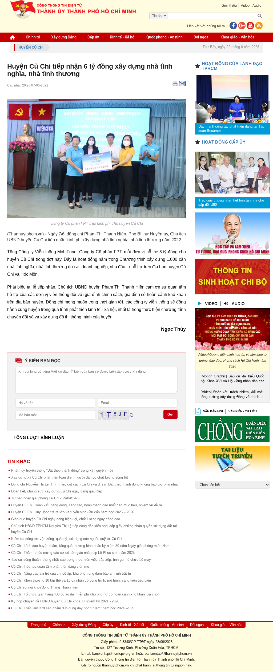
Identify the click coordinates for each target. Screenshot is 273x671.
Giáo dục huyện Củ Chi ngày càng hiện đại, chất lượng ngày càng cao (65, 519)
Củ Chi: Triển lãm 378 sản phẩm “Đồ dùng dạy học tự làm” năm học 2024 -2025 (72, 608)
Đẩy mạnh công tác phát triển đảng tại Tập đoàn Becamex (231, 128)
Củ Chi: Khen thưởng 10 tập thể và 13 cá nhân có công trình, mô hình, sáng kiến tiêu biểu (81, 580)
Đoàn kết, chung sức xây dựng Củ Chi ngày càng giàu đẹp (56, 491)
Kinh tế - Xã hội (122, 37)
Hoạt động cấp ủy (224, 142)
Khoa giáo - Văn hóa (237, 37)
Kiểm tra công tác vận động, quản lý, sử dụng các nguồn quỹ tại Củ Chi (66, 539)
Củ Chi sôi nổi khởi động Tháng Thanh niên (44, 587)
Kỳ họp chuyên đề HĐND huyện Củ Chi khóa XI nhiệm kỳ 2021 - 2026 (65, 601)
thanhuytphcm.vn (115, 665)
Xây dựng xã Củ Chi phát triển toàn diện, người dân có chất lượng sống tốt (69, 477)
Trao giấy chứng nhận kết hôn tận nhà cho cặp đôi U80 (231, 202)
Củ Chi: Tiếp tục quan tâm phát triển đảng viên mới (50, 567)
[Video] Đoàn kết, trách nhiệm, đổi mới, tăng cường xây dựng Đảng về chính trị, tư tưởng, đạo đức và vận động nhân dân (232, 395)
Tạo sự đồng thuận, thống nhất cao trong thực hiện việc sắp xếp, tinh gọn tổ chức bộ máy (81, 560)
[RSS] (259, 26)
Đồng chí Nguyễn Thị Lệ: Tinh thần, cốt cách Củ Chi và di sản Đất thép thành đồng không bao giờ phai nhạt (94, 484)
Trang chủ (38, 625)
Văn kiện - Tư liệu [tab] (242, 411)
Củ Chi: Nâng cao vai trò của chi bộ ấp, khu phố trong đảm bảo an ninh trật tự (71, 573)
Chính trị (33, 37)
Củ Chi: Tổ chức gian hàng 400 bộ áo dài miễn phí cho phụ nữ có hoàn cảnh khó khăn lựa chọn (85, 594)
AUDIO (238, 303)
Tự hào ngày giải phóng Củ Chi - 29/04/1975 (45, 498)
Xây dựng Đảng (64, 37)
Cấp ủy (93, 37)
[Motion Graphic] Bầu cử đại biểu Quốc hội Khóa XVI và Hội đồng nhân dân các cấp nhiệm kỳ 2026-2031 (232, 379)
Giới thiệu (229, 5)
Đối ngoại (202, 37)
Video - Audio (251, 5)
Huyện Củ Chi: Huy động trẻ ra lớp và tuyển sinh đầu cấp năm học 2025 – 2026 (72, 512)
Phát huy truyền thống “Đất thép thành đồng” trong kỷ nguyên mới (62, 470)
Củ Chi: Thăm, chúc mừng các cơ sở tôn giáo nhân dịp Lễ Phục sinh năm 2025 (73, 553)
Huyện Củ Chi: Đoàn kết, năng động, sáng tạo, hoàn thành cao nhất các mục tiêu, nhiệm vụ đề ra (86, 505)
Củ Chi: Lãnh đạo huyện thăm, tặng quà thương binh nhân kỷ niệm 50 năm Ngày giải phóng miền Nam (90, 546)
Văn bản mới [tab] (213, 411)
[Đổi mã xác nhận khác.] (131, 415)
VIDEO (211, 303)
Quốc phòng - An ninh (164, 37)
